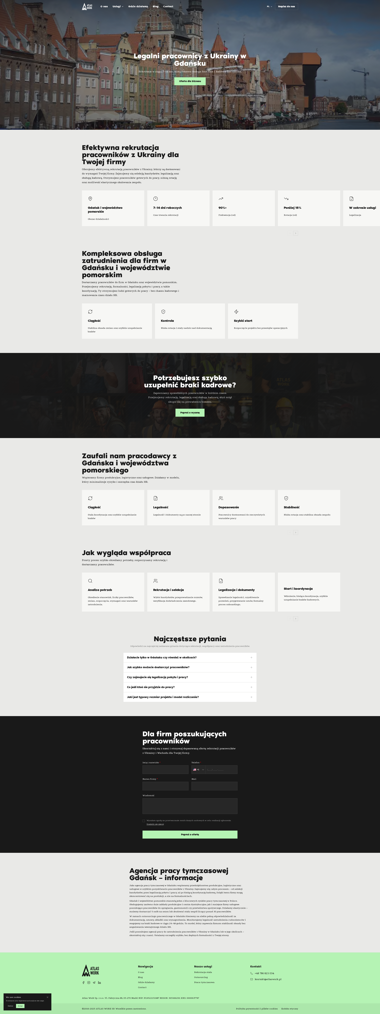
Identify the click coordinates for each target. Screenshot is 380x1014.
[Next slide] (295, 233)
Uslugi (117, 6)
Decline (10, 1006)
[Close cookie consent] (47, 997)
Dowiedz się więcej (155, 824)
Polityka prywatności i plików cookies (257, 1008)
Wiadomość (148, 795)
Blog (156, 6)
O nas (104, 6)
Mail (193, 779)
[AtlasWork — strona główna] (87, 6)
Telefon (196, 762)
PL (268, 6)
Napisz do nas (286, 6)
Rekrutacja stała (203, 972)
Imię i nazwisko (151, 762)
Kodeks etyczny (289, 1008)
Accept (20, 1006)
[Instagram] (88, 982)
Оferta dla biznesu (190, 81)
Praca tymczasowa (204, 982)
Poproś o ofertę (190, 834)
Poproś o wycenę (190, 412)
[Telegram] (94, 982)
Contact (168, 6)
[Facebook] (83, 982)
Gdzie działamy (138, 6)
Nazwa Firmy (150, 779)
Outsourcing (201, 977)
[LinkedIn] (99, 982)
